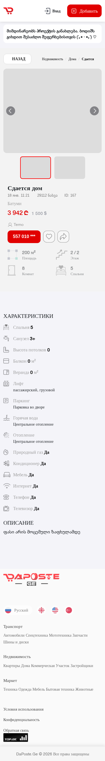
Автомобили (14, 635)
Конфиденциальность (21, 719)
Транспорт (13, 626)
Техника (10, 689)
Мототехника (60, 635)
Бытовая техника (60, 689)
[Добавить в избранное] (49, 237)
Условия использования (23, 709)
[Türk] (69, 610)
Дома (72, 59)
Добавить (89, 11)
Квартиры (11, 665)
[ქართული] (41, 610)
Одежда (24, 689)
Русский (21, 610)
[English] (55, 610)
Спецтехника (37, 635)
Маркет (10, 680)
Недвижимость (52, 59)
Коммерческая (43, 665)
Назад (18, 59)
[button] (52, 111)
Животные (84, 689)
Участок (62, 665)
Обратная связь (16, 730)
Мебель (38, 689)
